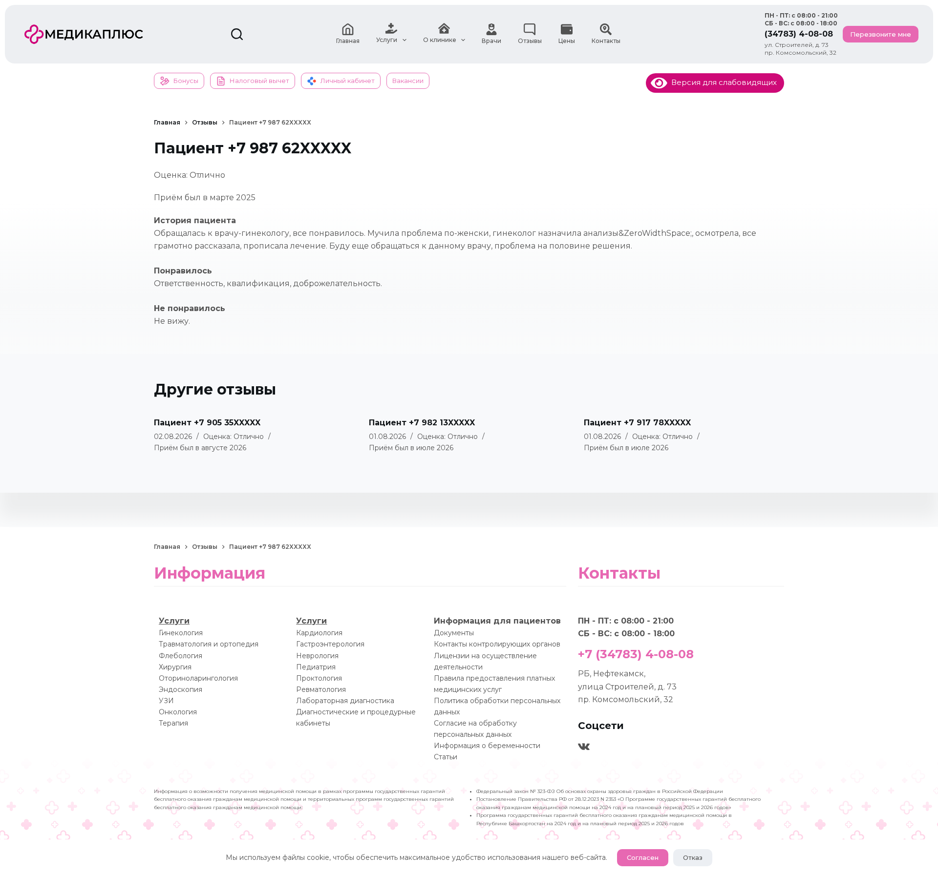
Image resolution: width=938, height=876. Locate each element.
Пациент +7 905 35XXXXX (207, 422)
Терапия (173, 723)
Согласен (643, 857)
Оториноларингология (198, 678)
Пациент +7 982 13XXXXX (422, 422)
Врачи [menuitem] (491, 40)
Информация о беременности (487, 745)
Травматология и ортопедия (208, 644)
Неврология (317, 655)
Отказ (693, 857)
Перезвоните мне (880, 34)
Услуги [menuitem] (386, 39)
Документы (454, 632)
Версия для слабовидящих (722, 82)
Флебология (180, 655)
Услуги (174, 621)
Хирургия (175, 667)
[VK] (584, 746)
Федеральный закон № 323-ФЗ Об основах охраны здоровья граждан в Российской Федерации (599, 791)
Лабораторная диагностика (345, 700)
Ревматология (321, 689)
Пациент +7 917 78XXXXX (637, 422)
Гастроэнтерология (330, 644)
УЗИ (166, 700)
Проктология (319, 678)
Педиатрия (316, 667)
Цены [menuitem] (566, 40)
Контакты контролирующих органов (497, 644)
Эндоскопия (180, 689)
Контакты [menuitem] (606, 40)
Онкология (178, 712)
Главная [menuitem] (348, 40)
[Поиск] (237, 34)
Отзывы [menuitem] (530, 40)
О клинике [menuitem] (439, 39)
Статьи (445, 756)
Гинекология (181, 632)
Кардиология (319, 632)
